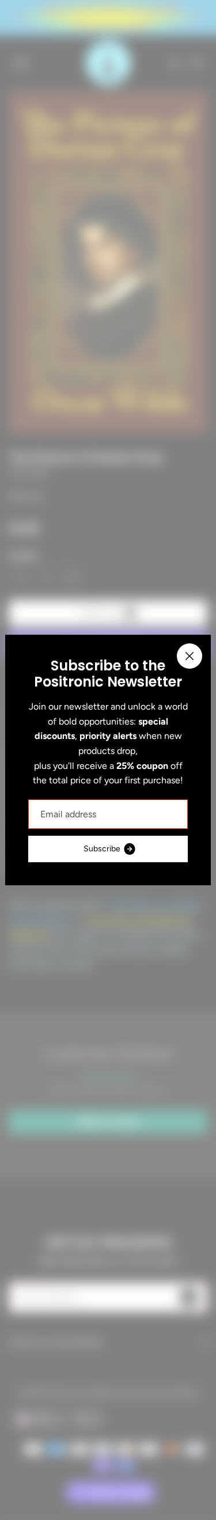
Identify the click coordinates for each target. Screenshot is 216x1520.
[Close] (189, 656)
